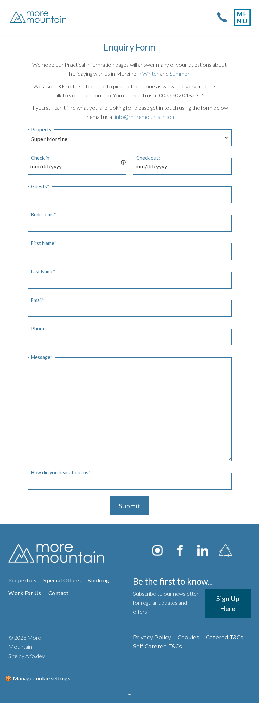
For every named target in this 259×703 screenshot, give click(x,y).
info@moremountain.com (145, 116)
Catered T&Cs (224, 637)
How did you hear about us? (60, 472)
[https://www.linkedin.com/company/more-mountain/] (202, 550)
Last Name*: (44, 271)
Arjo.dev (35, 655)
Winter (150, 73)
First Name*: (44, 243)
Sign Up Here (227, 603)
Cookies (188, 637)
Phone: (39, 328)
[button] (129, 694)
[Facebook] (180, 550)
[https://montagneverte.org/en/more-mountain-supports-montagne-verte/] (225, 550)
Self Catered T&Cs (157, 646)
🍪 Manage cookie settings (37, 678)
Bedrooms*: (44, 214)
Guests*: (41, 186)
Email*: (38, 300)
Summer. (180, 73)
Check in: (41, 158)
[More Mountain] (39, 17)
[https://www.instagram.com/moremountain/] (157, 550)
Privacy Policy (152, 637)
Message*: (42, 357)
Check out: (148, 158)
